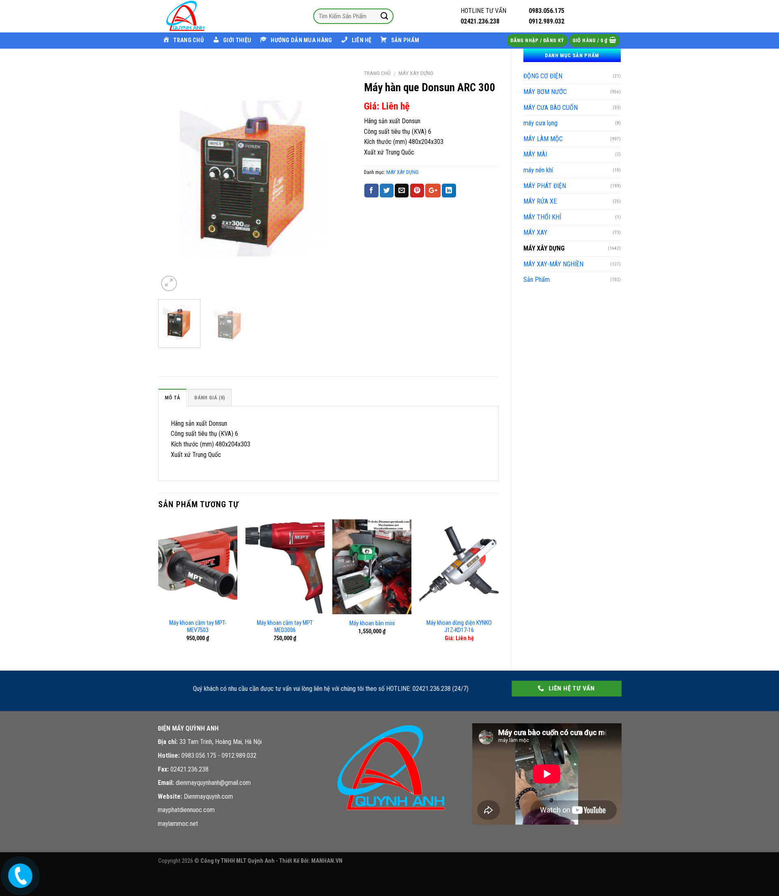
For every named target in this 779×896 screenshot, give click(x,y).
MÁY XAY (535, 232)
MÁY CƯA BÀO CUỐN (550, 107)
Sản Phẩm (536, 279)
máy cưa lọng (540, 123)
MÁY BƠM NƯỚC (545, 92)
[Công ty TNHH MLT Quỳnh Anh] (198, 16)
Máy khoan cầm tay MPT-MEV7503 (197, 626)
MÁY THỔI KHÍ (542, 217)
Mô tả (172, 397)
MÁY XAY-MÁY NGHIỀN (553, 264)
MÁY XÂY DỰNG (544, 248)
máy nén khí (538, 170)
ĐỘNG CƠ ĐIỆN (542, 76)
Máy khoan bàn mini (372, 623)
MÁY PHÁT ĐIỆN (544, 186)
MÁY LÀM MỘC (543, 139)
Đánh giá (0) (209, 397)
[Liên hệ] (19, 874)
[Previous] (172, 179)
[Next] (337, 179)
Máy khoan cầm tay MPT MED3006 (285, 626)
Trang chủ (377, 73)
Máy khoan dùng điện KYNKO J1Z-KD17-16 (459, 626)
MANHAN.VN (326, 860)
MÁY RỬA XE (540, 201)
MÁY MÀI (535, 154)
